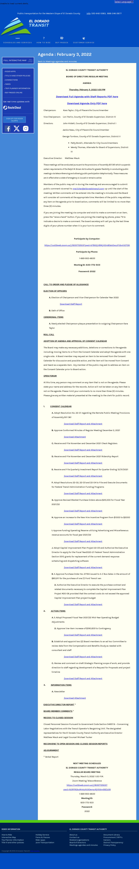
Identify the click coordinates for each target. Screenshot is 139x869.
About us (73, 835)
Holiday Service (42, 835)
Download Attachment (75, 437)
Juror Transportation (45, 842)
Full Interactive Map (15, 60)
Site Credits (35, 851)
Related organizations (79, 840)
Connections (11, 80)
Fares (8, 84)
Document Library (111, 835)
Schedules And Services (17, 42)
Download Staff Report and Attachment (83, 423)
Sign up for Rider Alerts (14, 119)
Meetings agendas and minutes (84, 845)
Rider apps (10, 71)
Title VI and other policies (17, 76)
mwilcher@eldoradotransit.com (88, 188)
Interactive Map (9, 837)
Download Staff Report (71, 304)
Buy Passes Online (13, 92)
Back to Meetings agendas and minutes (57, 61)
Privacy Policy (109, 845)
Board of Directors (78, 842)
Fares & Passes (43, 837)
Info (88, 13)
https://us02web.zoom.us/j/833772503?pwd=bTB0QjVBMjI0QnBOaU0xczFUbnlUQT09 (87, 245)
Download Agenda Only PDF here (87, 103)
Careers (107, 840)
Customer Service (84, 42)
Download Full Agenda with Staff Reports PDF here (87, 96)
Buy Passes (62, 42)
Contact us (74, 837)
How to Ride (44, 42)
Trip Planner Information (17, 88)
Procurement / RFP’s (112, 837)
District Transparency (113, 842)
